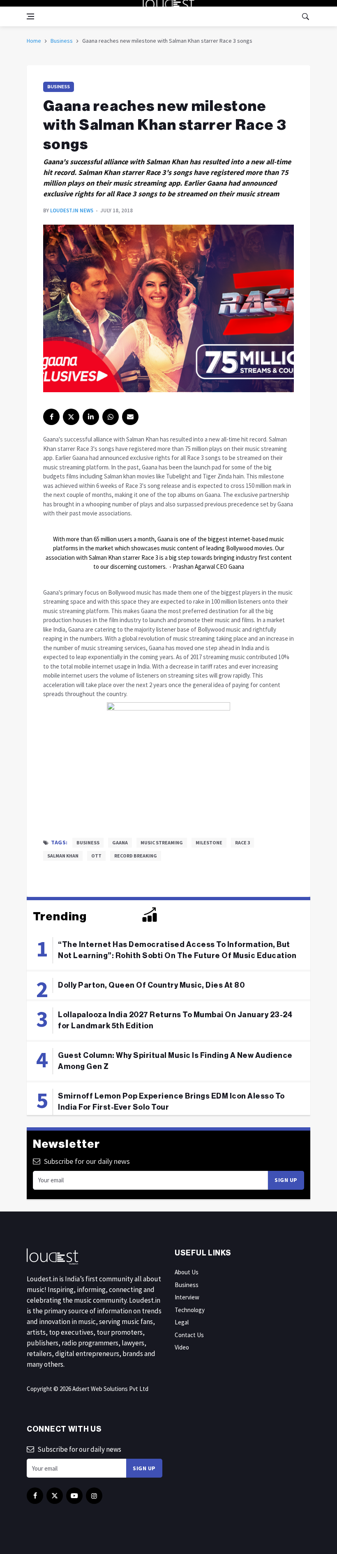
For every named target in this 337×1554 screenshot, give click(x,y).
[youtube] (74, 1495)
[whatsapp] (110, 417)
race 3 (242, 842)
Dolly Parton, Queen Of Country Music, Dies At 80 (151, 985)
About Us (187, 1272)
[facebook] (51, 417)
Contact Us (189, 1335)
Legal (182, 1322)
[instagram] (94, 1495)
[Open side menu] (30, 16)
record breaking (135, 856)
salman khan (62, 856)
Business (62, 40)
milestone (209, 842)
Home (34, 40)
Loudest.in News (71, 210)
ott (96, 856)
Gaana (120, 842)
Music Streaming (162, 842)
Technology (190, 1310)
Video (182, 1347)
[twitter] (71, 417)
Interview (187, 1297)
